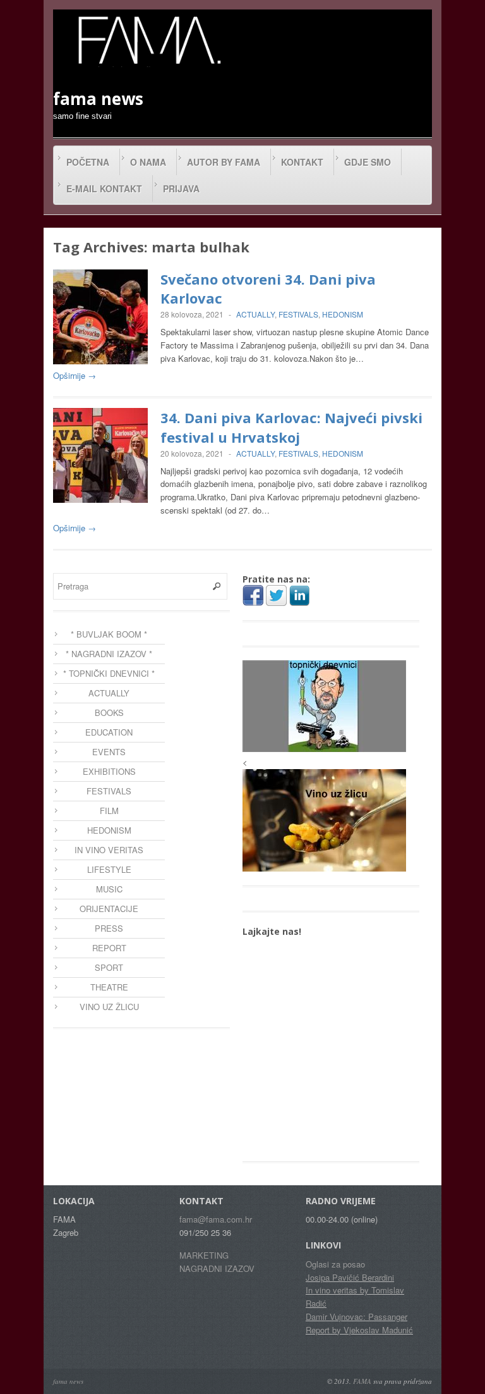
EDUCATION (109, 732)
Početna (87, 162)
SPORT (109, 967)
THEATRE (109, 987)
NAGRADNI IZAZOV (216, 1268)
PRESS (109, 928)
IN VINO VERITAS (109, 850)
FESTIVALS (298, 314)
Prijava (181, 188)
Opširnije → (74, 375)
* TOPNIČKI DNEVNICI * (109, 673)
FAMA (362, 1381)
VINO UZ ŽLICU (109, 1007)
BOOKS (109, 712)
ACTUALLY (255, 314)
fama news (68, 1381)
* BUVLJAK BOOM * (109, 634)
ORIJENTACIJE (109, 909)
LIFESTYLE (109, 869)
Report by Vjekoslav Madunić (359, 1330)
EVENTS (109, 752)
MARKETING (204, 1255)
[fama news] (147, 40)
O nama (148, 162)
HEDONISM (342, 314)
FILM (109, 811)
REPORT (109, 948)
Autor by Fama (223, 162)
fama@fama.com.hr (215, 1219)
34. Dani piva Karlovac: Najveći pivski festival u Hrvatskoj (291, 427)
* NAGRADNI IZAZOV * (109, 654)
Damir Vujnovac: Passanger (356, 1317)
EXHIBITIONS (109, 771)
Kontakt (302, 162)
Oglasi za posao (335, 1264)
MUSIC (109, 889)
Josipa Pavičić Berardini (350, 1277)
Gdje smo (367, 162)
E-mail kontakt (104, 188)
